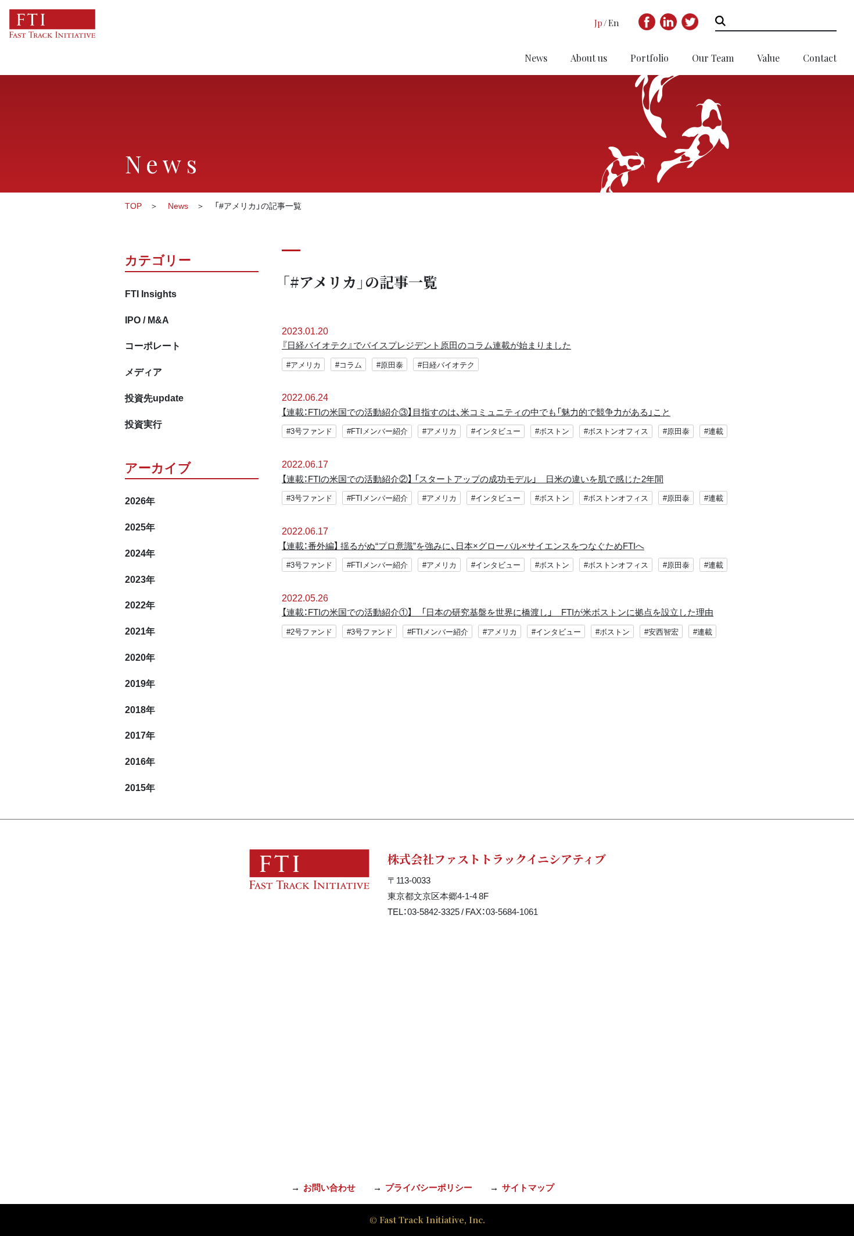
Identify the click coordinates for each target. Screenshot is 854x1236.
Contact (820, 58)
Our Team (713, 58)
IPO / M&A (147, 319)
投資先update (154, 397)
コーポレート (153, 345)
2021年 (140, 630)
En (613, 22)
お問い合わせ (329, 1187)
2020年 (140, 657)
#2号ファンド (309, 631)
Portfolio (649, 58)
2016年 (140, 761)
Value (768, 58)
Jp (598, 22)
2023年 (140, 579)
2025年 (140, 526)
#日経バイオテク (446, 364)
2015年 (140, 787)
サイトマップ (528, 1187)
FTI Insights (151, 293)
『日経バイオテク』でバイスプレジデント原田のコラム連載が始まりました (426, 345)
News (536, 58)
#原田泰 (389, 364)
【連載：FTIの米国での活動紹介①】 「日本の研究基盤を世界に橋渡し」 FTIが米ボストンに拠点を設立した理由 (497, 611)
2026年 (140, 500)
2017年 (140, 735)
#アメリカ (303, 364)
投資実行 (143, 423)
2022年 (140, 604)
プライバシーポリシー (428, 1187)
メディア (143, 371)
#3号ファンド (309, 430)
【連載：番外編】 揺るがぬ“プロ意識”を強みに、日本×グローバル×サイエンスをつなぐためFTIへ (463, 545)
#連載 (713, 430)
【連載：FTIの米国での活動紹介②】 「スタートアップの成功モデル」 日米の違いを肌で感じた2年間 (472, 478)
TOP (133, 205)
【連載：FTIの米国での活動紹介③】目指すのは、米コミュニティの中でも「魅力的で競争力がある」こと (476, 411)
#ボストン (552, 430)
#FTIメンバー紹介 (377, 430)
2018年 (140, 709)
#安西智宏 (661, 631)
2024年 (140, 553)
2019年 (140, 683)
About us (588, 58)
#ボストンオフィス (616, 430)
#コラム (348, 364)
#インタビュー (496, 430)
